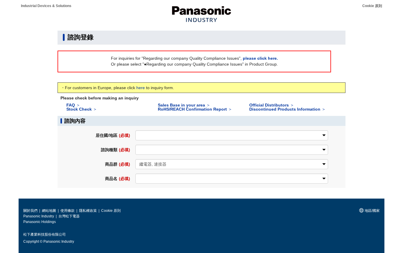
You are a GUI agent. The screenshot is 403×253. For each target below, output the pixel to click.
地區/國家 (372, 211)
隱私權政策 (88, 211)
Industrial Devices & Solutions (46, 6)
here (140, 87)
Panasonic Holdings (39, 222)
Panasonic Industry (39, 216)
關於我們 (30, 211)
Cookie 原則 (372, 6)
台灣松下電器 (69, 216)
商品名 (117, 179)
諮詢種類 (115, 150)
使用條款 (68, 211)
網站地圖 (49, 211)
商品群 (117, 164)
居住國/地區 (113, 135)
